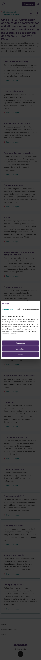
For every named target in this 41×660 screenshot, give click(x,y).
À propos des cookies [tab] (31, 309)
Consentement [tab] (7, 309)
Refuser (20, 355)
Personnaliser (19, 349)
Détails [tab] (18, 309)
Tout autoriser (20, 343)
